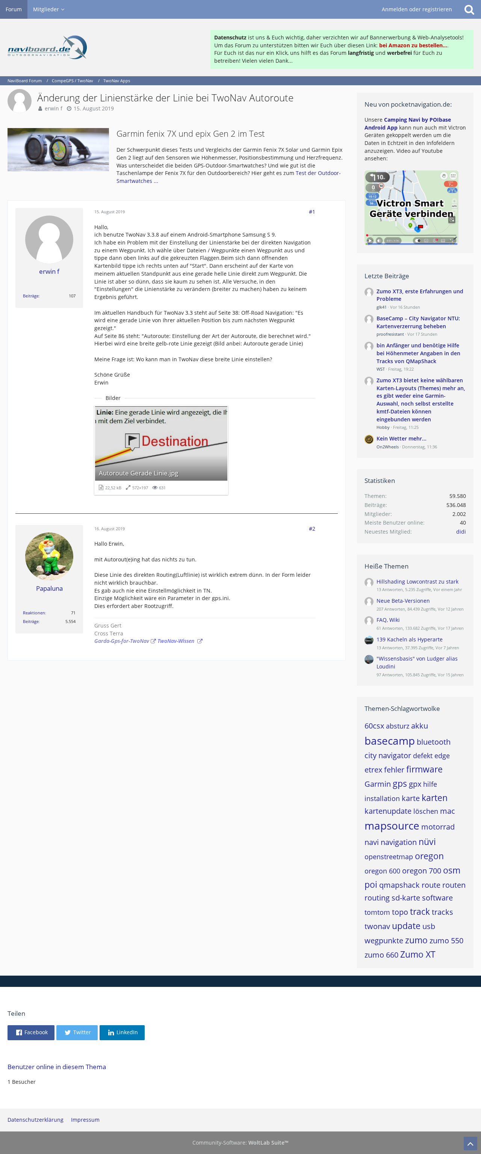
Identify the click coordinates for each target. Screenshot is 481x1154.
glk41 (382, 307)
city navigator (388, 755)
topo (400, 912)
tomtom (377, 912)
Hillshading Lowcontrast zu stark (417, 581)
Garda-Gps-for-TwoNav (121, 640)
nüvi (427, 842)
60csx (374, 726)
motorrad (438, 827)
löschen (425, 811)
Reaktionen (34, 612)
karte (411, 798)
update (406, 926)
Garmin (378, 784)
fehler (394, 770)
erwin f (53, 108)
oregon (429, 856)
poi (371, 884)
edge (442, 755)
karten (435, 798)
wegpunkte (384, 940)
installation (382, 798)
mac (447, 811)
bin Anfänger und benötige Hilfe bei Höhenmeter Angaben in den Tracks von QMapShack (418, 353)
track (420, 911)
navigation (399, 842)
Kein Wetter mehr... (402, 438)
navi (372, 842)
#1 (312, 211)
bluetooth (434, 742)
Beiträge (31, 296)
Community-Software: (240, 1142)
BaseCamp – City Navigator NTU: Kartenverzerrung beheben (418, 322)
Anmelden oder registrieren (417, 9)
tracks (442, 912)
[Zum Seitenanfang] (470, 1143)
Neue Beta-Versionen (403, 600)
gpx (415, 784)
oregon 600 (382, 870)
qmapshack (399, 885)
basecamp (390, 740)
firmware (424, 769)
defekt (423, 755)
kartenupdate (388, 811)
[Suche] (469, 9)
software (437, 898)
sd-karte (406, 898)
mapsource (392, 825)
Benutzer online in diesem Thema (57, 1066)
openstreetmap (389, 856)
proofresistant (390, 334)
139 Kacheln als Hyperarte (410, 639)
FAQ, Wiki (388, 619)
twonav (377, 926)
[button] (31, 1032)
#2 (312, 528)
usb (428, 926)
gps (400, 783)
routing (377, 898)
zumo (416, 940)
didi (461, 531)
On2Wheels (388, 447)
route (431, 885)
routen (454, 885)
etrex (373, 770)
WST (381, 369)
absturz (397, 725)
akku (419, 726)
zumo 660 (381, 955)
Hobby (383, 427)
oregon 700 (421, 871)
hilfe (430, 784)
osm (451, 870)
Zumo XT (418, 954)
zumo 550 (446, 940)
